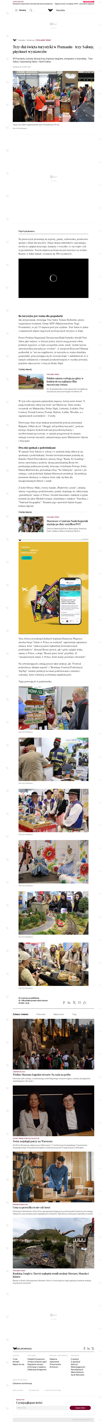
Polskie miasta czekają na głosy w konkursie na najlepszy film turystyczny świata (65, 381)
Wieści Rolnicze (77, 1372)
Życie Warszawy (77, 1375)
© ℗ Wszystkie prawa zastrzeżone (33, 1000)
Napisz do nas (18, 1364)
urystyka (60, 10)
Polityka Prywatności (36, 1359)
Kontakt (16, 1362)
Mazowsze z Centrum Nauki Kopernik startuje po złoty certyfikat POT (67, 523)
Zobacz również (20, 1014)
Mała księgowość (78, 1367)
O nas (15, 1359)
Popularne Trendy (43, 40)
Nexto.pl (74, 1364)
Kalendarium (34, 1390)
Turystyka (21, 40)
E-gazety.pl (75, 1362)
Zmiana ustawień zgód (37, 1362)
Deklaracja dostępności (37, 1370)
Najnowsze (59, 1014)
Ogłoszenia (54, 1362)
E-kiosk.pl (75, 1359)
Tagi (74, 1014)
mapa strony (18, 1390)
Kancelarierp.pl (77, 1370)
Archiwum (54, 1367)
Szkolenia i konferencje (22, 1383)
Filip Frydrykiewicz (27, 231)
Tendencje (30, 40)
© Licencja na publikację (29, 998)
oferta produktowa (53, 1390)
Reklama (53, 1359)
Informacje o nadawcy (37, 1367)
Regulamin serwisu (35, 1364)
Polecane (41, 1014)
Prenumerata (55, 1364)
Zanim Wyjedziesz (19, 1072)
